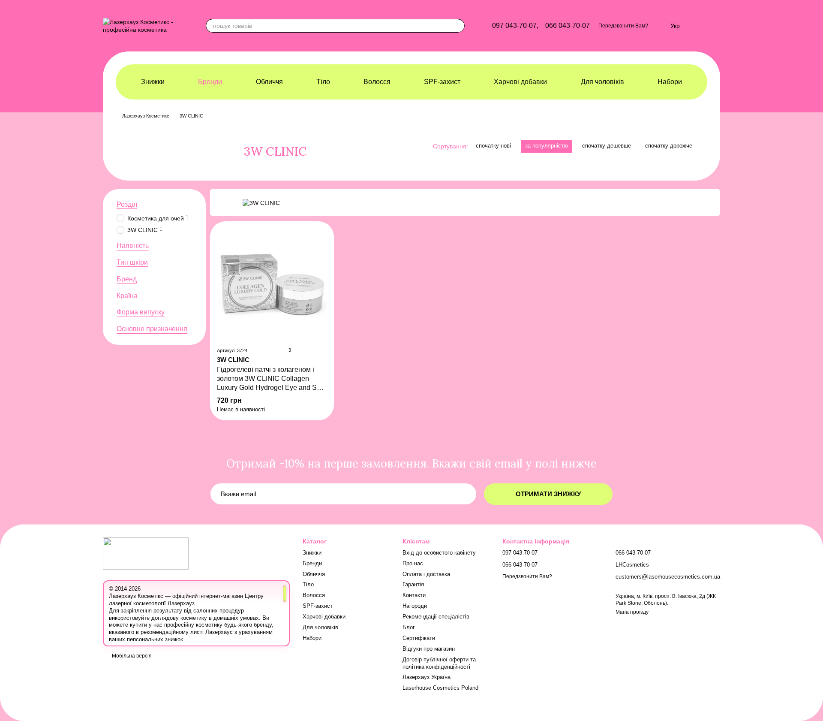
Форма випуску (141, 312)
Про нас (412, 563)
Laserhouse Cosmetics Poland (440, 688)
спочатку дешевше (606, 145)
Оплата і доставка (426, 574)
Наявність (133, 246)
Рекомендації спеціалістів (435, 616)
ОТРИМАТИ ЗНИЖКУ (548, 494)
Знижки (153, 81)
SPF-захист (442, 81)
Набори (670, 81)
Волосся (376, 81)
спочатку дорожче (668, 145)
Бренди (210, 81)
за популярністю (546, 145)
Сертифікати (418, 638)
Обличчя (269, 81)
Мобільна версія (131, 656)
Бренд (127, 279)
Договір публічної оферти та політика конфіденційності (439, 663)
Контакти (414, 595)
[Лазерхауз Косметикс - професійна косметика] (146, 553)
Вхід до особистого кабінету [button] (439, 552)
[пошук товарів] (458, 26)
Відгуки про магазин (428, 649)
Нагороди (414, 606)
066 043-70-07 (567, 25)
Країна (127, 295)
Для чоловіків (602, 81)
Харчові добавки (520, 81)
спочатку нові (493, 145)
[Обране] (659, 25)
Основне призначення (152, 329)
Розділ (127, 204)
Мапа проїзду (632, 612)
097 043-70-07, (515, 25)
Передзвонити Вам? (623, 26)
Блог (408, 627)
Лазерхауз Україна (426, 677)
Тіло (323, 81)
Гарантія (413, 584)
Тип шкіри (132, 262)
